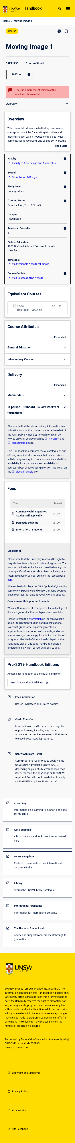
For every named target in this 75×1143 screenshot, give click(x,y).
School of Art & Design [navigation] (24, 177)
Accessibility (19, 1110)
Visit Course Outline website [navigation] (27, 277)
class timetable (20, 442)
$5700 (56, 522)
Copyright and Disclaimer (26, 1072)
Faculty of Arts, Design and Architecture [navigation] (34, 163)
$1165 (56, 513)
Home (6, 20)
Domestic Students (27, 522)
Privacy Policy (20, 1091)
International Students (29, 529)
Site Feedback (20, 1129)
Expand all (60, 337)
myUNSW (54, 438)
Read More (61, 146)
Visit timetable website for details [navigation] (30, 263)
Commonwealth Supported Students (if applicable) (31, 513)
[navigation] (29, 682)
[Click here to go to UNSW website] (11, 10)
